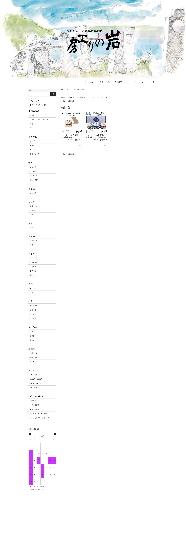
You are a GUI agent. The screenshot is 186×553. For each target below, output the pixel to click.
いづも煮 (33, 318)
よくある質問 (34, 405)
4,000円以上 (34, 387)
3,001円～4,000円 (36, 383)
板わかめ (33, 258)
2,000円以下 (34, 375)
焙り (31, 124)
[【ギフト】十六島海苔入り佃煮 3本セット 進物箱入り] (96, 122)
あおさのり (34, 176)
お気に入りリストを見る (38, 105)
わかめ (32, 340)
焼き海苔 (33, 167)
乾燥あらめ (34, 241)
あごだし (33, 362)
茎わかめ (33, 275)
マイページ (131, 82)
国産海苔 (33, 310)
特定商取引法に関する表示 (39, 413)
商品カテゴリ (105, 82)
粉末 (31, 150)
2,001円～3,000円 (36, 379)
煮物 (31, 215)
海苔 (31, 331)
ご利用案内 (34, 401)
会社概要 (118, 82)
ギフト (67, 89)
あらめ (32, 314)
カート (144, 82)
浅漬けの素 (34, 353)
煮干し (32, 145)
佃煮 (31, 128)
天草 (31, 228)
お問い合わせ (34, 409)
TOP (92, 82)
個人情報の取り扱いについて (40, 418)
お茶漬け (33, 271)
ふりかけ (33, 210)
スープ (32, 141)
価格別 (73, 89)
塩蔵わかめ (34, 262)
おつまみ (33, 288)
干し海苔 (33, 171)
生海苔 (32, 115)
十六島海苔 (34, 305)
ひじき (32, 336)
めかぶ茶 (33, 193)
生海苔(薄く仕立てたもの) (39, 119)
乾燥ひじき (34, 206)
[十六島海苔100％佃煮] (71, 122)
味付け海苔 (34, 180)
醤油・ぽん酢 (34, 154)
